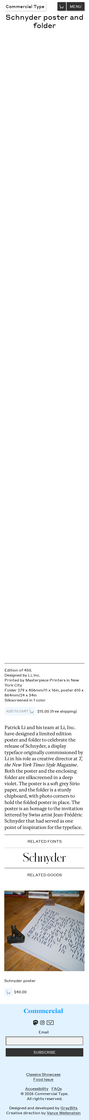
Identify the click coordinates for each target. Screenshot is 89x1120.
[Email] (50, 1022)
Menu (75, 6)
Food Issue (43, 1079)
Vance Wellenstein (64, 1112)
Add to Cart (17, 711)
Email (44, 1032)
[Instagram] (42, 1022)
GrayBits (69, 1107)
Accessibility (36, 1088)
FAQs (57, 1088)
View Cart (61, 6)
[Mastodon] (35, 1022)
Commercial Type (25, 6)
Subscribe (44, 1052)
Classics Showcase (43, 1074)
